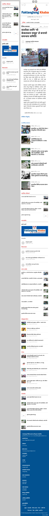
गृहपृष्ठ (41, 26)
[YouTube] (36, 1)
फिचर (39, 507)
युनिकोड (36, 510)
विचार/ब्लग (30, 510)
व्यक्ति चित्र (43, 507)
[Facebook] (33, 1)
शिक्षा (34, 510)
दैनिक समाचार (34, 507)
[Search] (22, 5)
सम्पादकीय (29, 507)
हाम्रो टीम (40, 510)
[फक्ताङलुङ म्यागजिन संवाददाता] (23, 41)
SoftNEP (46, 514)
